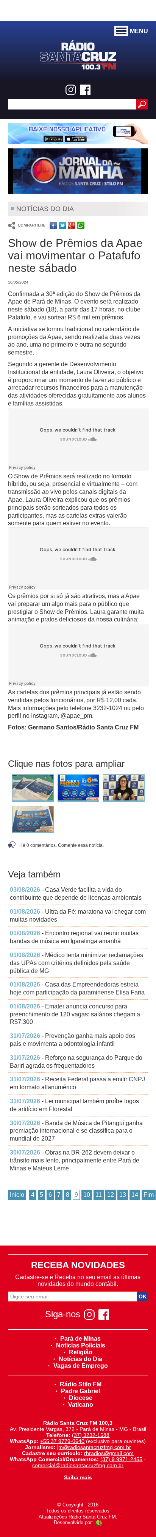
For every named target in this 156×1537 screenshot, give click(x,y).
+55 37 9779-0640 (62, 1441)
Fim (149, 1195)
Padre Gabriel (80, 1391)
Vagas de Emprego (80, 1366)
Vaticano (80, 1404)
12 (110, 1195)
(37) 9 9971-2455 (121, 1459)
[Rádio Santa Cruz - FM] (78, 54)
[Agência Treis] (98, 1522)
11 (98, 1195)
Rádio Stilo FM (80, 1384)
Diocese (80, 1398)
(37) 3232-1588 (90, 1435)
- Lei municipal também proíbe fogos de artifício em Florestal (74, 1105)
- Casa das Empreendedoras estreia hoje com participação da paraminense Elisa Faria (77, 988)
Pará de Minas (80, 1338)
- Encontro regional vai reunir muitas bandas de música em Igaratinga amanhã (74, 937)
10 (86, 1195)
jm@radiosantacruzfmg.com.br (94, 1447)
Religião (80, 1352)
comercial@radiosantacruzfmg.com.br (77, 1465)
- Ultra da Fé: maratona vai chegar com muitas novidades (78, 915)
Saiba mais (78, 1477)
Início (17, 1195)
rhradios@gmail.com (109, 1453)
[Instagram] (71, 90)
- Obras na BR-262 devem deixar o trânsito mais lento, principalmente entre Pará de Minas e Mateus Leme (74, 1160)
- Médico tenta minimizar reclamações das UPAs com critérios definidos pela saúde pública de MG (76, 963)
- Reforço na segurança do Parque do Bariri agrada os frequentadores (76, 1061)
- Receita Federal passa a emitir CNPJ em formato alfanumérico (77, 1083)
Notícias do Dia (80, 1359)
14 (134, 1195)
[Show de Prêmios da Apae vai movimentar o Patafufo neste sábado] (32, 789)
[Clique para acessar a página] (78, 133)
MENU (139, 31)
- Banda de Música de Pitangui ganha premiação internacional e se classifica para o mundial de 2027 (76, 1131)
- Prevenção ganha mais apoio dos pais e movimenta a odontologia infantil (72, 1040)
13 (122, 1195)
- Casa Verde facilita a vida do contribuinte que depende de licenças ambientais (76, 893)
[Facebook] (85, 90)
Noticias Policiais (80, 1345)
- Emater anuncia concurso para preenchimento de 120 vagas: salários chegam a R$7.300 (75, 1014)
